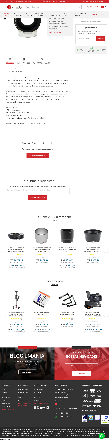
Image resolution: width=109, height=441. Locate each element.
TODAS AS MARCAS (8, 409)
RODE (4, 400)
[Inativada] (84, 418)
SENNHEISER (6, 406)
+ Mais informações (55, 32)
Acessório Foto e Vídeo (81, 15)
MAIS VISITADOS (23, 389)
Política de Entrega (62, 398)
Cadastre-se (99, 7)
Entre (91, 7)
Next (106, 250)
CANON (4, 392)
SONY (4, 389)
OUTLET (20, 398)
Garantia (58, 400)
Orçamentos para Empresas (68, 404)
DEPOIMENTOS (38, 392)
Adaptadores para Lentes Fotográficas (19, 78)
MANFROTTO (6, 395)
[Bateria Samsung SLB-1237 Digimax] (42, 300)
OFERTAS (21, 395)
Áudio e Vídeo (67, 15)
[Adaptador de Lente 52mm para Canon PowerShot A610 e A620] (42, 236)
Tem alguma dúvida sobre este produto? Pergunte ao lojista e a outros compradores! (37, 186)
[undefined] (27, 23)
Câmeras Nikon (33, 91)
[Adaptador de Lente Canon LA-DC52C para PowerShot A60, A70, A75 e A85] (93, 236)
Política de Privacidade (42, 403)
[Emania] (14, 7)
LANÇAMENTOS (23, 392)
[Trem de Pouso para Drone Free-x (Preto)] (67, 300)
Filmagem (29, 16)
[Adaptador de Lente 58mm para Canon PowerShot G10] (67, 236)
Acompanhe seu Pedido (63, 392)
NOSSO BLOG (38, 398)
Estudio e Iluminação (39, 15)
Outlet (102, 15)
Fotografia (18, 15)
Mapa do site (38, 395)
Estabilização (55, 16)
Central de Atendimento (64, 389)
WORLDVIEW (6, 403)
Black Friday (38, 400)
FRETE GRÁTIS (22, 400)
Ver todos (6, 14)
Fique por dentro (27, 372)
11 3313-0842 (64, 413)
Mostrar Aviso (5, 440)
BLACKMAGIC (6, 398)
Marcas (94, 15)
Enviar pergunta (37, 198)
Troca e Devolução (62, 395)
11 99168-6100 (65, 417)
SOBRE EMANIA (39, 389)
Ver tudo (54, 220)
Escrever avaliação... (38, 156)
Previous (3, 250)
